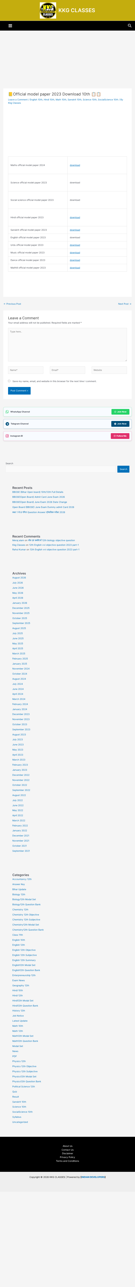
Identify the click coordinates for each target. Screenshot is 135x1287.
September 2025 (21, 623)
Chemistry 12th (20, 909)
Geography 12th (20, 985)
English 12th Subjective (24, 955)
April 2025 (17, 648)
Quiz (14, 1091)
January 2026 (19, 603)
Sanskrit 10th (74, 99)
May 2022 (17, 810)
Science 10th (90, 99)
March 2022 (18, 820)
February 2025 (20, 658)
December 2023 (21, 714)
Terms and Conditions (67, 1161)
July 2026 (17, 582)
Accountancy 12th (22, 879)
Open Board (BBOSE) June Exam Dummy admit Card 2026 (43, 507)
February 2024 (20, 704)
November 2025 (20, 613)
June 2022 (18, 805)
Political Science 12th (23, 1086)
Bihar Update (19, 889)
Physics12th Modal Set (24, 1076)
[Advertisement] (67, 64)
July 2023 (17, 739)
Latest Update (19, 1020)
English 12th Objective (24, 950)
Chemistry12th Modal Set (25, 924)
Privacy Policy (67, 1157)
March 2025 (18, 653)
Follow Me (121, 436)
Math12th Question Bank (25, 1041)
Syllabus (16, 1117)
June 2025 (18, 638)
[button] (130, 26)
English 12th (18, 945)
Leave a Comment (18, 99)
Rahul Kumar (19, 549)
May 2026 (17, 593)
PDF (14, 1056)
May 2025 (17, 643)
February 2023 (20, 764)
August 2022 (19, 795)
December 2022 (20, 775)
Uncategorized (20, 1122)
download (75, 165)
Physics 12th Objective (24, 1066)
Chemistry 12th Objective (25, 914)
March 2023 (18, 759)
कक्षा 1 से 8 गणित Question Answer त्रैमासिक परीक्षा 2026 (38, 512)
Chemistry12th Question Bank (28, 929)
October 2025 (19, 618)
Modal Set (17, 1046)
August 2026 (19, 577)
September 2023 (21, 729)
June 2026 (18, 587)
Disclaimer (67, 1153)
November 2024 (21, 668)
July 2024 (17, 684)
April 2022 (17, 815)
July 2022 (17, 800)
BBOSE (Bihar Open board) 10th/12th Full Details (37, 492)
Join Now (121, 411)
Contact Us (68, 1149)
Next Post (124, 304)
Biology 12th (18, 894)
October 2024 (19, 673)
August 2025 (19, 628)
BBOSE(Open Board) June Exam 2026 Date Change (39, 502)
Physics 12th (19, 1061)
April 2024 (17, 694)
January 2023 (19, 770)
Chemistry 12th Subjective (26, 919)
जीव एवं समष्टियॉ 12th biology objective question (51, 540)
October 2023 (19, 724)
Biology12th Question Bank (26, 904)
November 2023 (21, 719)
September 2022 (21, 790)
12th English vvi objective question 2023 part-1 (54, 545)
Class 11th (17, 935)
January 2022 (19, 830)
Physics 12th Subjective (25, 1071)
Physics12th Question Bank (26, 1081)
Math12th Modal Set (22, 1036)
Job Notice (18, 1015)
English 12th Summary (24, 960)
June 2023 (18, 744)
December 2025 (20, 608)
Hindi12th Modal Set (22, 1000)
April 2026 (17, 598)
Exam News (18, 980)
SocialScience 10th (108, 99)
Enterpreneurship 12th (24, 975)
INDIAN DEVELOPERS (93, 1177)
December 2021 (20, 835)
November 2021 (20, 840)
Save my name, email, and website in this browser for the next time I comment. (55, 381)
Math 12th (17, 1031)
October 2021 (19, 845)
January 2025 (19, 663)
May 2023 (17, 749)
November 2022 (20, 780)
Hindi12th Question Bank (25, 1005)
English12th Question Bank (26, 970)
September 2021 (21, 851)
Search (9, 463)
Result (15, 1096)
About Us (67, 1146)
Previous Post (12, 304)
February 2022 (20, 825)
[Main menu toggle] (10, 26)
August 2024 (19, 679)
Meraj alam (18, 540)
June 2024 (18, 689)
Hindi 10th (49, 99)
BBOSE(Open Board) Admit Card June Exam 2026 (38, 497)
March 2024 (18, 699)
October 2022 (19, 785)
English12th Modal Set (23, 965)
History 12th (18, 1010)
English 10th (36, 99)
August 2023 (19, 734)
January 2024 (19, 709)
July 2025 (17, 633)
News (15, 1051)
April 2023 (17, 754)
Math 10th (61, 99)
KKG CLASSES (76, 10)
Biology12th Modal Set (24, 899)
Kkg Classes (18, 545)
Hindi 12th (17, 995)
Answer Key (18, 884)
